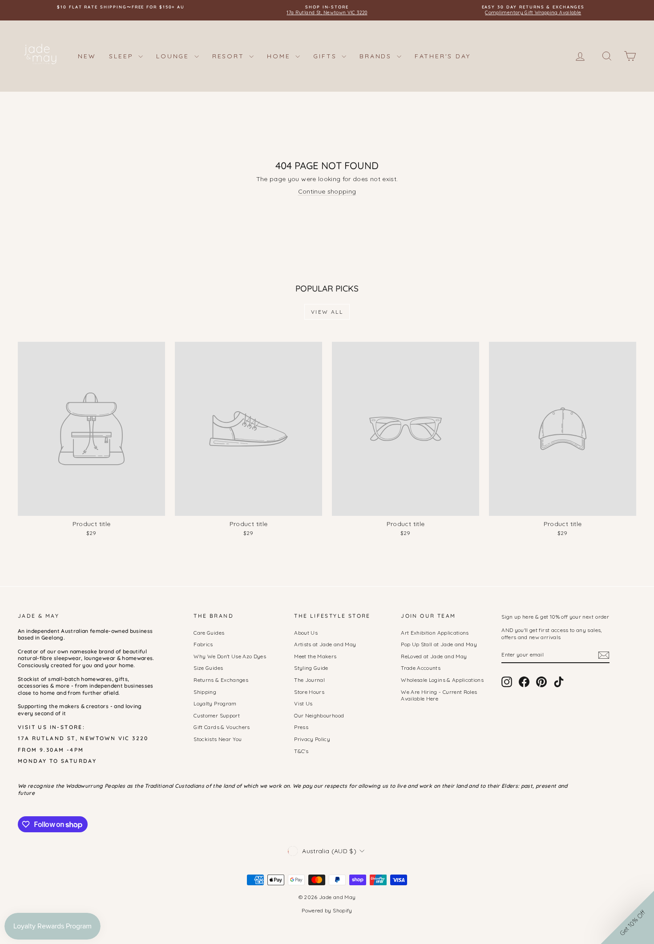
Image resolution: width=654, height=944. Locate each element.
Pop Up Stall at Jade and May (439, 644)
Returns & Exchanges (221, 680)
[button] (627, 917)
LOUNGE (174, 56)
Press (301, 727)
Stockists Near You (218, 739)
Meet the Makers (315, 656)
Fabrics (203, 644)
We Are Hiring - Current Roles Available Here (439, 695)
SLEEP (122, 56)
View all (327, 311)
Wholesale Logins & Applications (442, 680)
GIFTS (326, 56)
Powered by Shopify (327, 910)
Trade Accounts (420, 667)
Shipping (205, 692)
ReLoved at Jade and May (434, 656)
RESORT (229, 56)
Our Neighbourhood (319, 715)
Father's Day (443, 56)
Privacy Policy (312, 739)
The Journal (309, 680)
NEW (87, 56)
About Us (306, 632)
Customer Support (217, 715)
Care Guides (209, 632)
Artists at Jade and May (325, 644)
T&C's (301, 751)
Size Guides (208, 667)
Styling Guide (311, 667)
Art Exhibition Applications (434, 632)
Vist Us (303, 703)
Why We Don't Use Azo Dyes (230, 656)
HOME (280, 56)
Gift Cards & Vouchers (222, 727)
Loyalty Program (215, 703)
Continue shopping (327, 191)
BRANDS (377, 56)
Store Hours (309, 692)
